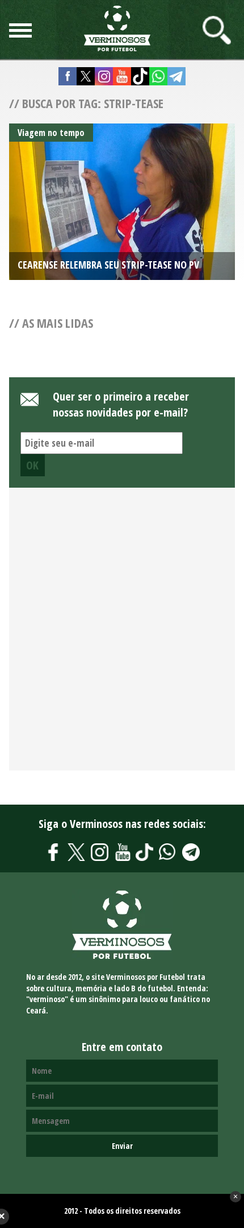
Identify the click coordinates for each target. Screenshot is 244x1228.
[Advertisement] (122, 635)
